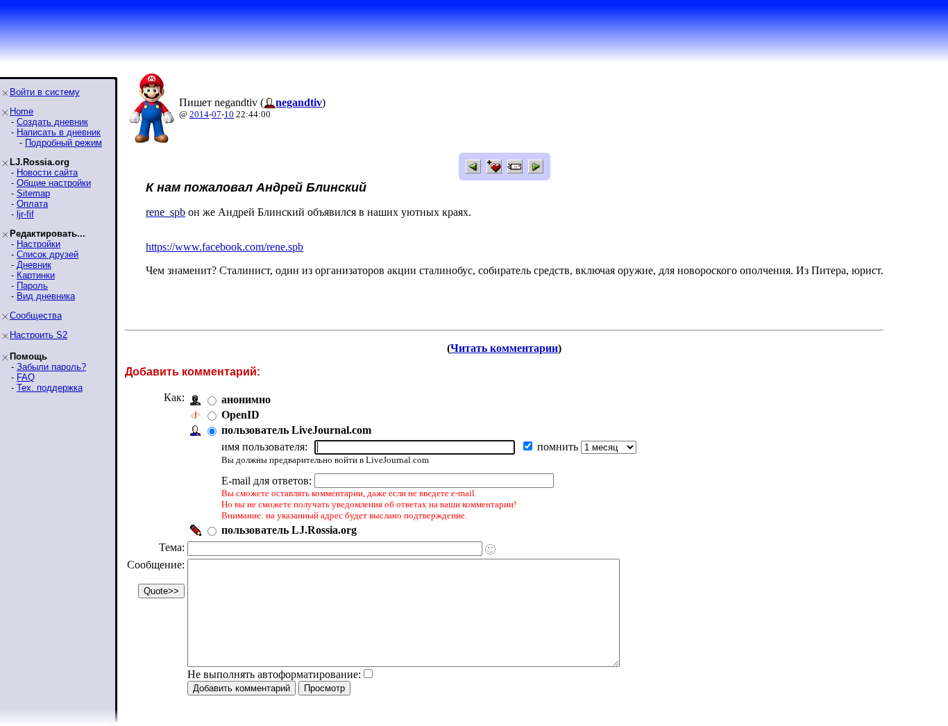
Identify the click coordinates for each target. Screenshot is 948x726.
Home (21, 111)
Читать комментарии (504, 348)
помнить (559, 447)
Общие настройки (54, 183)
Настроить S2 (38, 335)
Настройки (38, 244)
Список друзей (47, 254)
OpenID (240, 415)
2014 (199, 114)
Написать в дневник (59, 132)
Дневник (34, 265)
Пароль (32, 285)
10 (229, 114)
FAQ (26, 377)
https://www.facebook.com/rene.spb (224, 247)
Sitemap (33, 193)
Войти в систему (45, 92)
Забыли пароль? (51, 367)
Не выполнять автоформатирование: (274, 674)
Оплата (32, 204)
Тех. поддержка (50, 387)
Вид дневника (46, 296)
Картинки (36, 275)
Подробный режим (63, 142)
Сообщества (36, 315)
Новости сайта (47, 172)
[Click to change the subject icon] (490, 549)
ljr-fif (25, 214)
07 (216, 114)
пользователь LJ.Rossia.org (289, 530)
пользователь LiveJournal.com (296, 430)
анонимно (246, 399)
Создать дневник (52, 122)
